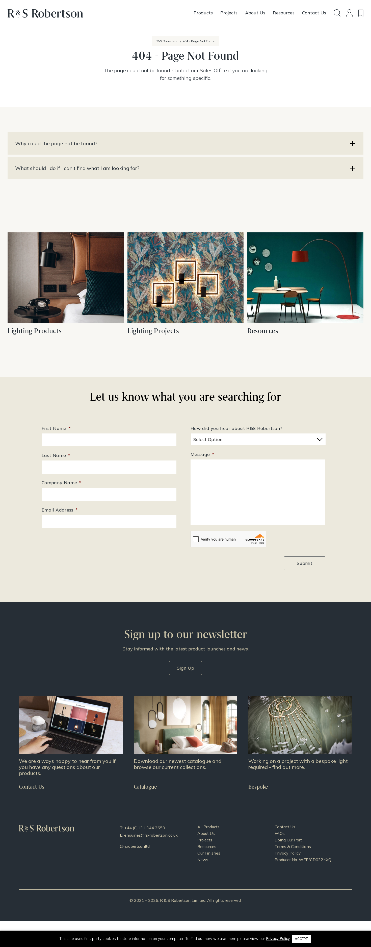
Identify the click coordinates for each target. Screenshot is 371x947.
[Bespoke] (300, 743)
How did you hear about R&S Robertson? (236, 428)
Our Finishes (208, 853)
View (66, 285)
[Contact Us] (71, 743)
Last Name (56, 455)
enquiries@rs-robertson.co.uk (151, 835)
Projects (204, 839)
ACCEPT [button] (301, 939)
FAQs (280, 833)
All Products (208, 826)
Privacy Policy (288, 853)
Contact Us (285, 826)
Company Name (62, 482)
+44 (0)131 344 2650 (144, 827)
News (202, 859)
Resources (206, 846)
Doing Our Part (288, 839)
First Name (56, 428)
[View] (185, 743)
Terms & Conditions (293, 846)
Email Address (60, 510)
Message (202, 454)
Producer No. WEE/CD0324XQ (303, 859)
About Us (206, 833)
